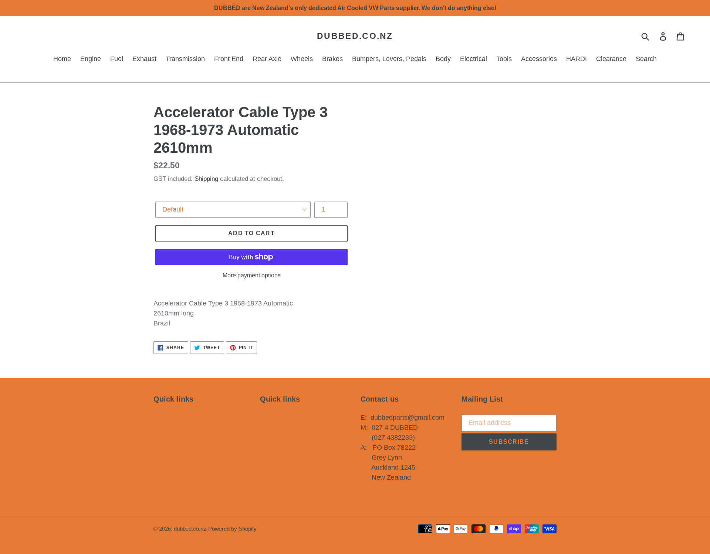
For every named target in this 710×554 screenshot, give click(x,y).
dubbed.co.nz (355, 36)
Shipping (206, 178)
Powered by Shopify (232, 529)
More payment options (252, 275)
